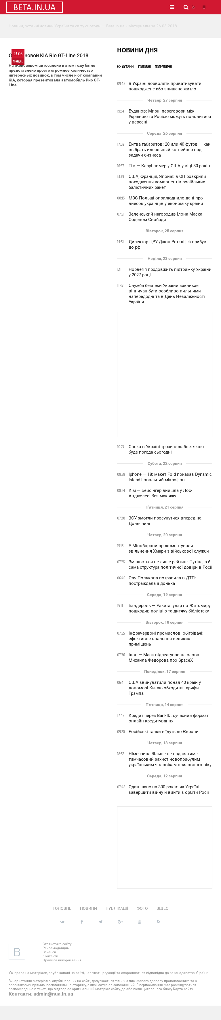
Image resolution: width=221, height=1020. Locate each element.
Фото (142, 908)
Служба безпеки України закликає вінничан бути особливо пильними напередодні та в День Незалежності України (167, 294)
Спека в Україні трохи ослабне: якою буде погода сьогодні (166, 449)
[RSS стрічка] (193, 7)
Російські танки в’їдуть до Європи (164, 731)
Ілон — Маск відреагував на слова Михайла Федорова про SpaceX (164, 657)
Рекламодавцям (56, 948)
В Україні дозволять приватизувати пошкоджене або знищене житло (165, 86)
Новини (88, 908)
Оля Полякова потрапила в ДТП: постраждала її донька (162, 580)
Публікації (117, 908)
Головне (62, 908)
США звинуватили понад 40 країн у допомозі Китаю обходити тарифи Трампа (165, 688)
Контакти (50, 956)
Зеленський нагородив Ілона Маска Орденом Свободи (165, 217)
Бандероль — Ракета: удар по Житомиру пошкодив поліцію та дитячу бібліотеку (170, 608)
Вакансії (49, 952)
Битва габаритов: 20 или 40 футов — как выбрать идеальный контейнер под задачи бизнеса (169, 150)
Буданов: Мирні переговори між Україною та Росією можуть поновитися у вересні (170, 117)
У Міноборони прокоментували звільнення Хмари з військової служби (169, 548)
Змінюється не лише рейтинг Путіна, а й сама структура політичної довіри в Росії (170, 564)
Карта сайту (183, 989)
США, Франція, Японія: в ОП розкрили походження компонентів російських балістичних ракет (167, 182)
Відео (163, 908)
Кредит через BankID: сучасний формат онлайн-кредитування (169, 718)
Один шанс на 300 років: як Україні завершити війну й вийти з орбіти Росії (169, 789)
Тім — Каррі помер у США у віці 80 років (169, 165)
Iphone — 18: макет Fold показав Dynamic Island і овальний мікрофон (170, 477)
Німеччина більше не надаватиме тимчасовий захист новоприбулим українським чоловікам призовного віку (170, 759)
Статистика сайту (57, 944)
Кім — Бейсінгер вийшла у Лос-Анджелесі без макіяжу (160, 493)
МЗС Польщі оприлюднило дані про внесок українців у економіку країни (166, 200)
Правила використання (62, 960)
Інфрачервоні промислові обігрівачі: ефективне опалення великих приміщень (166, 639)
